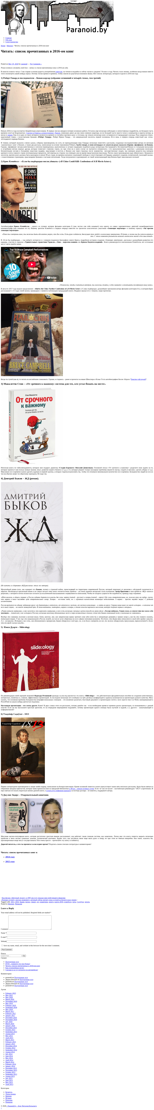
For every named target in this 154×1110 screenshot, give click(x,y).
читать (87, 902)
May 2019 (9, 1003)
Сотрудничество (11, 42)
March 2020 (9, 999)
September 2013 (11, 1074)
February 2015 (10, 1042)
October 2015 (10, 1030)
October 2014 (10, 1048)
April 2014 (9, 1060)
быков (22, 902)
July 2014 (8, 1054)
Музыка (8, 1098)
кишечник (44, 902)
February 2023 (10, 993)
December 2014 (11, 1046)
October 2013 (10, 1072)
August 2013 (10, 1076)
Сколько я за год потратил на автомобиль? (21, 970)
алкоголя (58, 72)
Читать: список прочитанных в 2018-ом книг (22, 966)
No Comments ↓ (36, 64)
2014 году (10, 857)
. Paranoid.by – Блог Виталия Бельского (21, 1106)
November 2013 (11, 1070)
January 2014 (10, 1066)
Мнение (10, 46)
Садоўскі (80, 902)
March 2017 (9, 1011)
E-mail (3, 937)
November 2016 (11, 1020)
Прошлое (18, 904)
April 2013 (9, 1084)
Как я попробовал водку (14, 968)
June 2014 (9, 1056)
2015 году (10, 861)
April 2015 (9, 1038)
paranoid (24, 64)
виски (27, 902)
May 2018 (9, 1009)
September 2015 (11, 1032)
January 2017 (10, 1016)
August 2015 (10, 1034)
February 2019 (10, 1005)
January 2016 (10, 1026)
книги (51, 902)
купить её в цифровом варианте (58, 791)
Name (3, 933)
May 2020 (9, 997)
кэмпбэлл (67, 902)
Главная (8, 38)
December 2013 (11, 1068)
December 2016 (11, 1018)
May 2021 (9, 995)
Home (3, 46)
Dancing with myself (138, 379)
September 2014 (11, 1050)
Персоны (8, 1100)
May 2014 (9, 1058)
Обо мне (8, 40)
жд (38, 902)
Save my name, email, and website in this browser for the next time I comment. (32, 946)
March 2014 (9, 1062)
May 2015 (9, 1036)
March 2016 (9, 1024)
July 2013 (8, 1078)
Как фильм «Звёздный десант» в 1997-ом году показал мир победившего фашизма (33, 898)
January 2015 (10, 1044)
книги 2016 (58, 902)
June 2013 (9, 1080)
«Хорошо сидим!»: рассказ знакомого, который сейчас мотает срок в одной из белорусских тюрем (38, 900)
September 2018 (11, 1007)
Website (4, 941)
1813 (12, 902)
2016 (17, 902)
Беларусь (8, 1092)
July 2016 (8, 1022)
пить (74, 902)
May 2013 (9, 1082)
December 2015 (11, 1028)
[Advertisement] (27, 59)
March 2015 (9, 1040)
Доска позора (10, 1094)
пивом (10, 135)
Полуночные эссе (12, 962)
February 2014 (10, 1064)
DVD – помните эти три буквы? (17, 964)
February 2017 (10, 1013)
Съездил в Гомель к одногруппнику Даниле (43, 133)
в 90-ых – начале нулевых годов (81, 789)
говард (33, 902)
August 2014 (10, 1052)
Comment (4, 929)
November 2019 (11, 1001)
